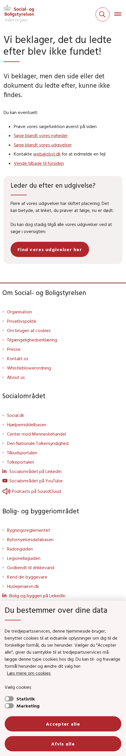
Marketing (28, 706)
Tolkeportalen (20, 462)
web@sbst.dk (47, 154)
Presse (14, 349)
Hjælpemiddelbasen (26, 424)
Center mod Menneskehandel (36, 434)
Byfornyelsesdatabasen (30, 539)
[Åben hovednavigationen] (120, 14)
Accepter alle (63, 724)
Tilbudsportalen (22, 452)
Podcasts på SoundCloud (36, 491)
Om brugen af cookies (29, 330)
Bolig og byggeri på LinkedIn (37, 595)
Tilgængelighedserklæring (32, 340)
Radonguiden (20, 549)
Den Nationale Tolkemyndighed (38, 443)
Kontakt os (17, 358)
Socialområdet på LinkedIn (35, 471)
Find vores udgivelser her (50, 249)
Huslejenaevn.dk (23, 586)
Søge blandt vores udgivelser (43, 145)
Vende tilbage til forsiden (39, 163)
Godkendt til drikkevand (30, 567)
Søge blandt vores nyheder (41, 135)
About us (16, 377)
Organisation (19, 312)
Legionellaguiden (23, 558)
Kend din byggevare (27, 577)
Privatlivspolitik (21, 321)
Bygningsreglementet (28, 530)
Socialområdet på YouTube (36, 481)
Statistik (25, 699)
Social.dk (15, 415)
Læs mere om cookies (29, 673)
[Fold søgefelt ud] (103, 14)
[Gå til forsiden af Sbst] (17, 14)
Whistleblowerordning (29, 368)
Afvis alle (63, 744)
